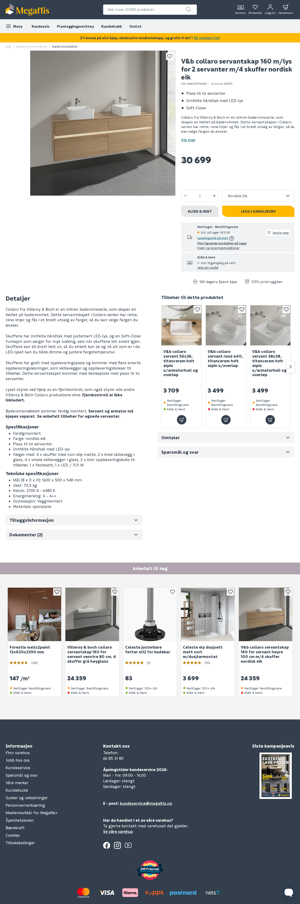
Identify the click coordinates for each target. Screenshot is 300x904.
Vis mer (188, 139)
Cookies (13, 835)
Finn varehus (18, 752)
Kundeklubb (111, 26)
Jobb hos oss (18, 760)
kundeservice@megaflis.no (146, 803)
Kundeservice (18, 767)
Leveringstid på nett (212, 238)
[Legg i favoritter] (169, 56)
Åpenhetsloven (20, 820)
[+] (214, 196)
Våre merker (17, 782)
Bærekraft (15, 827)
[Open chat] (288, 892)
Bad (8, 46)
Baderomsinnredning (32, 46)
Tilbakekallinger (20, 842)
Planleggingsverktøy (75, 26)
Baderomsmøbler (65, 46)
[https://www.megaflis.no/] (27, 9)
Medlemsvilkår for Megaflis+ (32, 812)
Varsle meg (281, 233)
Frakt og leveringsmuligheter (218, 248)
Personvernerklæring (25, 805)
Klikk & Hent (200, 211)
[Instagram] (117, 845)
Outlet (135, 26)
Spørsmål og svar (22, 775)
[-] (185, 196)
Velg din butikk (208, 267)
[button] (188, 9)
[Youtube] (128, 845)
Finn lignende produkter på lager (222, 243)
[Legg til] (181, 419)
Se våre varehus (118, 831)
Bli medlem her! (207, 37)
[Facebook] (106, 845)
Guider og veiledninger (27, 797)
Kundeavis (40, 26)
